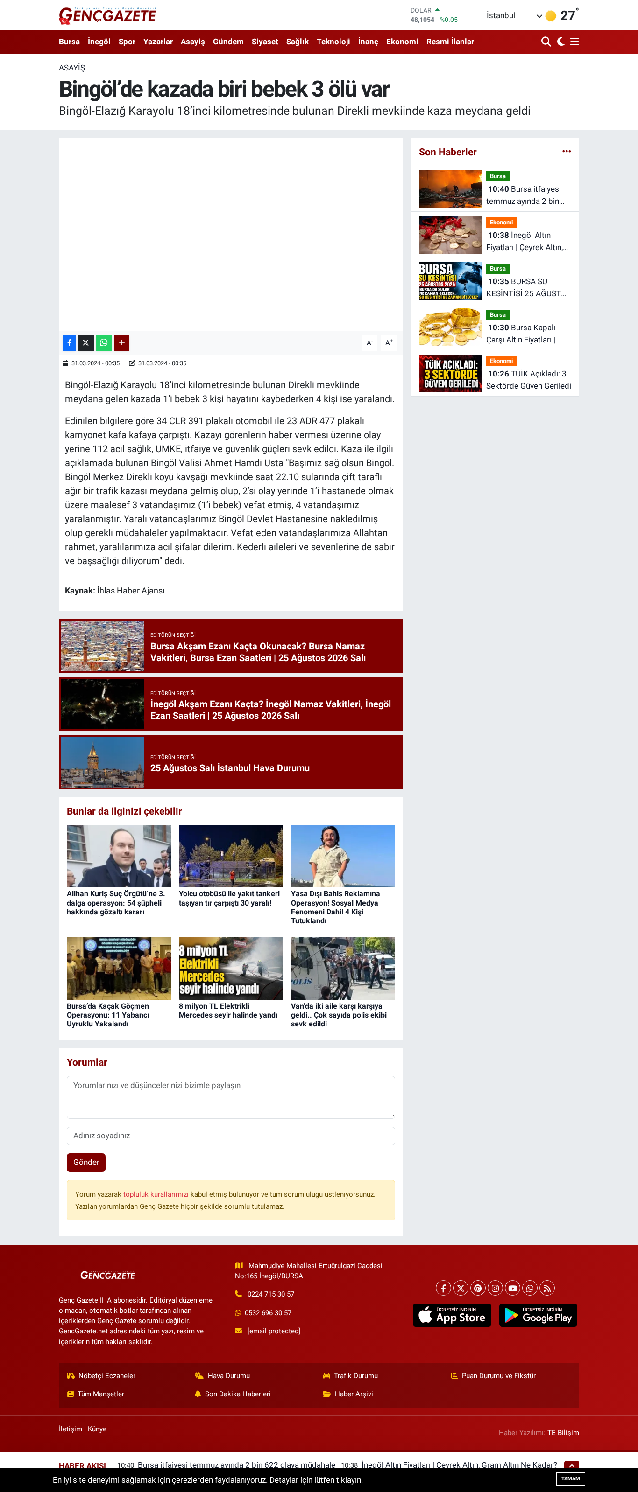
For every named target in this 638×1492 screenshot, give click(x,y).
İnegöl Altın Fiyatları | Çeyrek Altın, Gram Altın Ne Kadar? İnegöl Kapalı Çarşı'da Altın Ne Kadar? (524, 241)
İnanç (368, 41)
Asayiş (193, 41)
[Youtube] (512, 1288)
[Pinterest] (478, 1288)
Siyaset (265, 41)
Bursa (69, 41)
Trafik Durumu (356, 1376)
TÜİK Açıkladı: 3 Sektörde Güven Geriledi (528, 379)
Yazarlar (158, 41)
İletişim (70, 1429)
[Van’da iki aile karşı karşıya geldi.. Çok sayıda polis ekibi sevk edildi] (343, 967)
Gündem (228, 41)
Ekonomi (402, 41)
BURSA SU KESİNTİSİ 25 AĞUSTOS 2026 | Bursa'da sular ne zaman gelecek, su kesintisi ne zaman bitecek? (528, 288)
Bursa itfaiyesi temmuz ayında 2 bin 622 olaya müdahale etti (528, 195)
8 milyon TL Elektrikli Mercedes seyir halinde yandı (228, 1010)
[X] (460, 1288)
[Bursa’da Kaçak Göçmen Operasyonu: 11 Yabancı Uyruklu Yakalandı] (119, 967)
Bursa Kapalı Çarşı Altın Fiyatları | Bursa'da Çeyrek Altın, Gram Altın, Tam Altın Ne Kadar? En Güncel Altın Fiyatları (524, 334)
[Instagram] (495, 1288)
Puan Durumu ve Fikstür (499, 1376)
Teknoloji (333, 41)
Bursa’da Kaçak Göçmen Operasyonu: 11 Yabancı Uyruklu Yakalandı (108, 1015)
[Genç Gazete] (108, 15)
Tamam (570, 1479)
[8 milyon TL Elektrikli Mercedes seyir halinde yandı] (231, 967)
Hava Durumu (229, 1376)
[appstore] (452, 1315)
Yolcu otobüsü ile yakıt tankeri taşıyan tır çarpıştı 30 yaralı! (229, 898)
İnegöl (99, 41)
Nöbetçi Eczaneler (106, 1376)
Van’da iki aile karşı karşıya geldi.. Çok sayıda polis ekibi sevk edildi (339, 1015)
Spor (127, 41)
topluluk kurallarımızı (157, 1194)
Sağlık (297, 41)
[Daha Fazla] (121, 343)
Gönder (86, 1162)
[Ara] (547, 42)
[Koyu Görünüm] (560, 42)
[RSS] (547, 1288)
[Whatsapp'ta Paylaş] (104, 343)
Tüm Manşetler (101, 1394)
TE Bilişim (563, 1433)
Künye (97, 1429)
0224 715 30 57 (271, 1294)
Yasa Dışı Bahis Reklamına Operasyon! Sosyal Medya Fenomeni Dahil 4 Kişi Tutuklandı (335, 907)
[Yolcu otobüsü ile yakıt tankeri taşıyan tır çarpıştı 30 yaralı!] (231, 855)
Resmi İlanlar (450, 41)
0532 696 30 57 (268, 1313)
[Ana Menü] (573, 42)
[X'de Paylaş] (86, 343)
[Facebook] (443, 1288)
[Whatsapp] (530, 1288)
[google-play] (538, 1315)
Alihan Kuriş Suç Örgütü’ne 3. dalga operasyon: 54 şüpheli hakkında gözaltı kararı (116, 902)
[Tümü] (566, 151)
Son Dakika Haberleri (238, 1394)
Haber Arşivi (354, 1394)
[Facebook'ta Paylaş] (69, 343)
